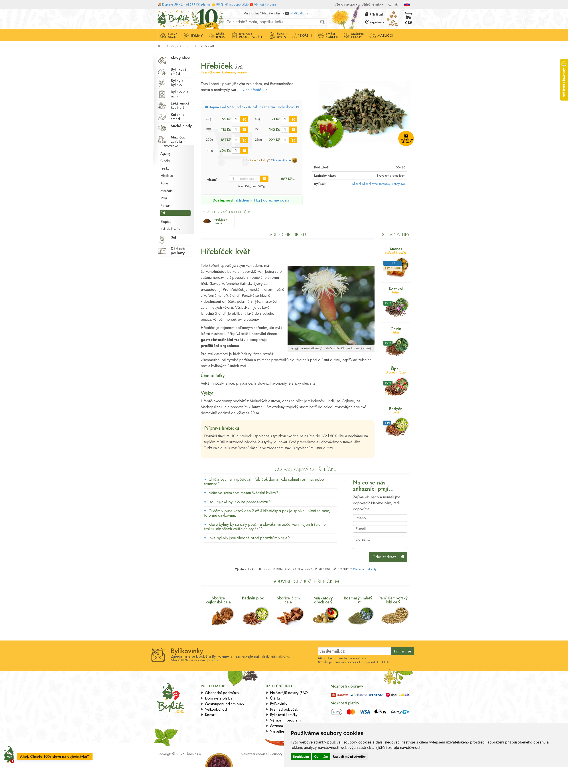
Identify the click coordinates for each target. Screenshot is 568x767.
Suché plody (181, 125)
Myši (163, 198)
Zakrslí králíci (170, 229)
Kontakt (393, 4)
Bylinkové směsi (179, 71)
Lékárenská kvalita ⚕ (180, 105)
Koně (164, 183)
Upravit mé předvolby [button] (349, 756)
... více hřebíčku (252, 89)
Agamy (165, 153)
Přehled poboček (284, 709)
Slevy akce (173, 35)
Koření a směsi (178, 116)
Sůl (173, 237)
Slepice (166, 221)
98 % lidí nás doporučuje (232, 4)
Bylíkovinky (278, 703)
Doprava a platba (218, 698)
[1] (244, 119)
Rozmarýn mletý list (358, 600)
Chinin (395, 330)
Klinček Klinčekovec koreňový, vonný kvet (378, 184)
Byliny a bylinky (177, 82)
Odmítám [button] (321, 756)
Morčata (166, 190)
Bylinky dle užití (180, 94)
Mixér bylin (282, 35)
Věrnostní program (266, 4)
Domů (162, 12)
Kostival (396, 290)
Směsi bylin (220, 35)
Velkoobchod (216, 709)
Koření (306, 35)
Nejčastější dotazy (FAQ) (289, 692)
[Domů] (159, 46)
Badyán (395, 410)
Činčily (165, 160)
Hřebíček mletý (220, 221)
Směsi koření (332, 35)
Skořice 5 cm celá (288, 600)
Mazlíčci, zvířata (175, 46)
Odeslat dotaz (386, 557)
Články (275, 698)
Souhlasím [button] (301, 756)
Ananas (395, 250)
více (215, 660)
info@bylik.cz (299, 13)
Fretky (164, 168)
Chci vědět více (281, 160)
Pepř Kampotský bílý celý (393, 600)
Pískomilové (169, 145)
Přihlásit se (402, 651)
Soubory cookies (282, 753)
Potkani (165, 205)
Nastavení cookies (254, 753)
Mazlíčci (385, 35)
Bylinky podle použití (251, 35)
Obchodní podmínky (364, 569)
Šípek (396, 370)
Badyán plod (253, 598)
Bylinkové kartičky (283, 714)
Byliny (197, 35)
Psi (191, 46)
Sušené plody (357, 35)
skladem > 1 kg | (263, 200)
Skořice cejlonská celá (218, 600)
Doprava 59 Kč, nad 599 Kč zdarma (186, 4)
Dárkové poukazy (178, 250)
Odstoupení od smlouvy (224, 703)
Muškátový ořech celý (323, 600)
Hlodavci (167, 175)
